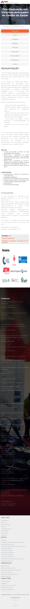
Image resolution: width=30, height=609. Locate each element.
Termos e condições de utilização (19, 594)
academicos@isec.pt (7, 305)
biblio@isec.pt (5, 348)
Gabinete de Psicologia (7, 561)
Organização (4, 531)
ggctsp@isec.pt (6, 416)
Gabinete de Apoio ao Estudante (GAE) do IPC (12, 558)
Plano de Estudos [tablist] (15, 55)
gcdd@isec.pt (5, 439)
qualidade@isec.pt (7, 463)
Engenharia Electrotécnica (8, 568)
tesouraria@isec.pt (7, 316)
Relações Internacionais (7, 544)
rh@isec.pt (4, 428)
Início (3, 25)
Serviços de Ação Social (7, 556)
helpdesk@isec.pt (6, 452)
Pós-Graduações (15, 25)
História (3, 526)
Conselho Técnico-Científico (8, 585)
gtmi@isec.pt (5, 494)
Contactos (4, 535)
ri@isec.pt (4, 328)
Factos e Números (5, 524)
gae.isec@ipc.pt (6, 362)
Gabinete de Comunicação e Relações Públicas (13, 546)
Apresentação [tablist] (15, 31)
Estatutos (3, 522)
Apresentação (5, 520)
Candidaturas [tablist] (15, 39)
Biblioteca (4, 540)
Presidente (4, 583)
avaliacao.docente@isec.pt (9, 407)
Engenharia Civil (5, 566)
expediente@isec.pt (7, 471)
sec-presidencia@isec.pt (9, 503)
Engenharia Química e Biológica (9, 574)
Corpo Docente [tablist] (15, 60)
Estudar (8, 25)
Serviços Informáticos (7, 554)
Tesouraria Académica (7, 550)
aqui (9, 235)
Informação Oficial (6, 528)
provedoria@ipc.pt (7, 371)
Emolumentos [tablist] (15, 51)
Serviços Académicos (6, 548)
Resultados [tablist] (15, 43)
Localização (4, 533)
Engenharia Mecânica (6, 572)
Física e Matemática (6, 576)
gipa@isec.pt (5, 482)
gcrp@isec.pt (5, 339)
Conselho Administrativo (7, 589)
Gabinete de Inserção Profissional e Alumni (12, 542)
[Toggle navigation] (27, 2)
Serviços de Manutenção (7, 552)
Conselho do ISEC (5, 581)
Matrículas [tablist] (15, 47)
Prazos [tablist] (15, 35)
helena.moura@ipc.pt (8, 380)
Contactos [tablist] (15, 64)
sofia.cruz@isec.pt (6, 388)
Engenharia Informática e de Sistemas (11, 570)
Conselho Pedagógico (7, 587)
